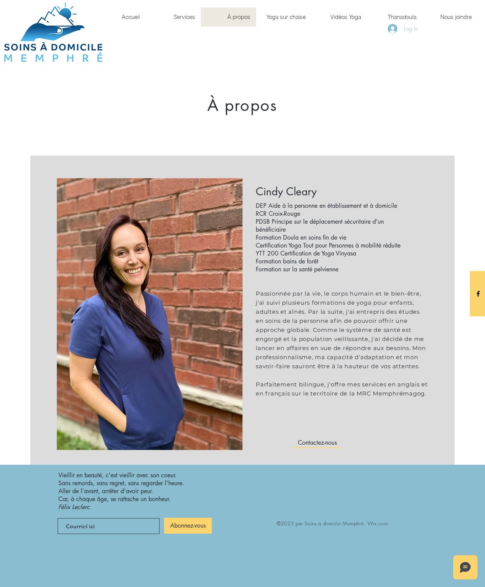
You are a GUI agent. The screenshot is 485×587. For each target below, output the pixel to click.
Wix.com (378, 523)
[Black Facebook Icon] (478, 293)
